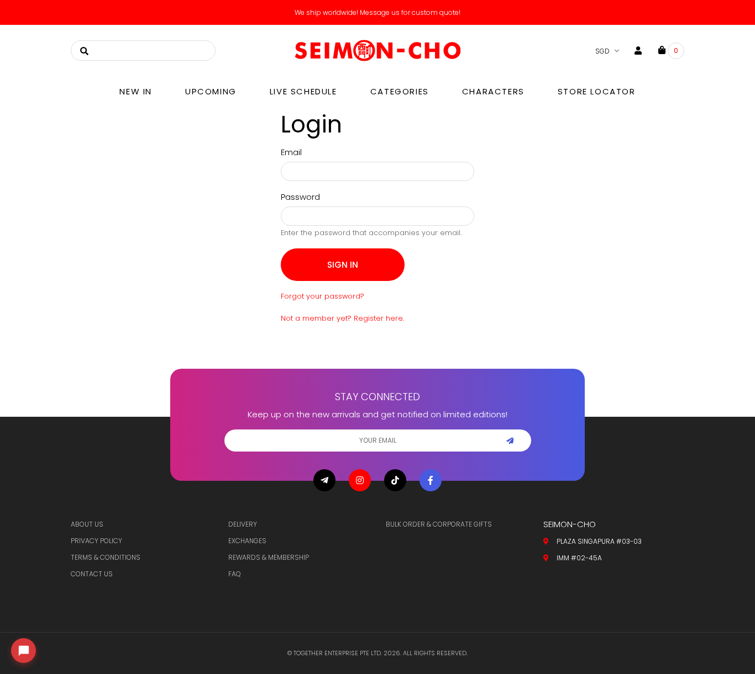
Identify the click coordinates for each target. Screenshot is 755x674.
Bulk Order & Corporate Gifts (439, 524)
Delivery (242, 524)
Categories (399, 91)
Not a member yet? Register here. (342, 318)
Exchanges (247, 540)
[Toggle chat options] (23, 650)
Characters (493, 91)
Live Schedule (303, 91)
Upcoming (211, 91)
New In (135, 91)
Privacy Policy (96, 540)
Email (291, 152)
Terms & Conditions (105, 557)
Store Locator (597, 91)
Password (300, 197)
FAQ (234, 574)
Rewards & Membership (268, 557)
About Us (87, 524)
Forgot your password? (322, 296)
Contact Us (92, 574)
